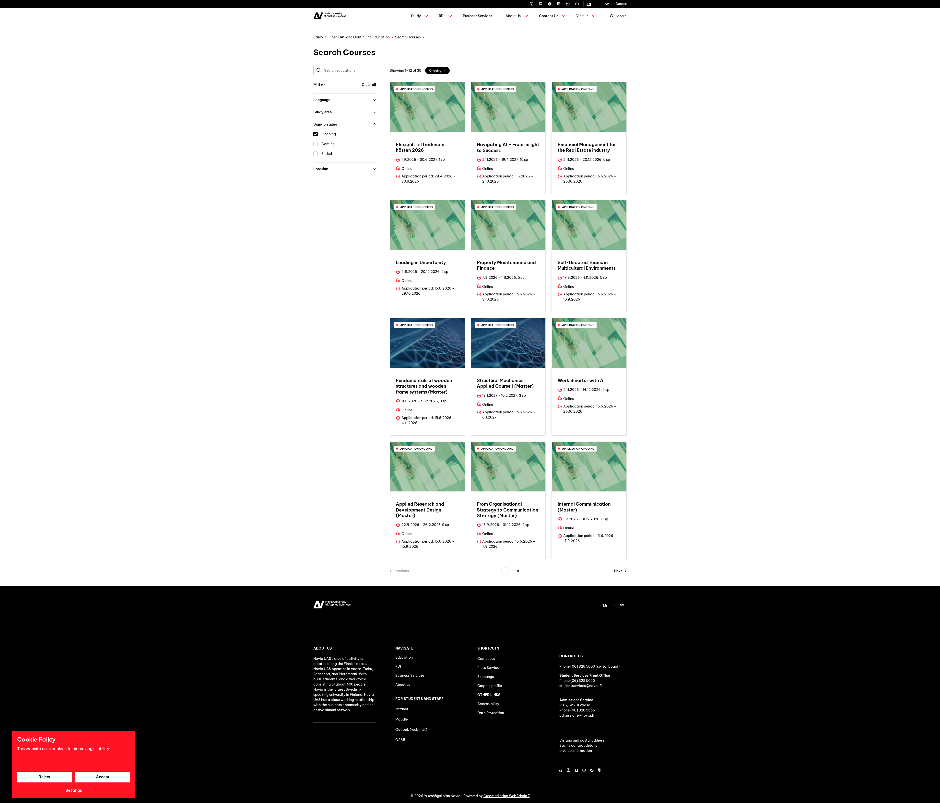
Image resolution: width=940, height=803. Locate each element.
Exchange (485, 677)
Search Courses (408, 37)
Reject (44, 777)
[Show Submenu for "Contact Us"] (563, 16)
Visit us (582, 16)
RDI (442, 16)
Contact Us (548, 16)
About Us (513, 16)
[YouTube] (577, 4)
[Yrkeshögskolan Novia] (329, 15)
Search (621, 16)
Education (404, 657)
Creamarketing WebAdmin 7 (506, 796)
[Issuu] (559, 4)
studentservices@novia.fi (580, 686)
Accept (102, 777)
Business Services (477, 16)
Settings (73, 790)
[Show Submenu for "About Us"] (526, 16)
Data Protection (490, 713)
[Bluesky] (568, 4)
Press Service (488, 667)
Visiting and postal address (581, 740)
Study (416, 16)
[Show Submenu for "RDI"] (450, 16)
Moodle (401, 719)
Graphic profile (489, 686)
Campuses (486, 658)
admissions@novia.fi (576, 715)
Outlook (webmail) (411, 729)
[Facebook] (550, 4)
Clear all (369, 84)
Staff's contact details (578, 745)
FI (598, 4)
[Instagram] (532, 4)
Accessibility (488, 704)
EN (589, 4)
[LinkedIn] (541, 4)
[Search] (319, 70)
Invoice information (575, 750)
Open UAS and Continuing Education (359, 37)
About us (402, 684)
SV (607, 4)
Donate (621, 4)
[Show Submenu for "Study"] (426, 16)
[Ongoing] (445, 70)
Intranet (401, 709)
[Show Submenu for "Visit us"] (593, 16)
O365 (400, 740)
